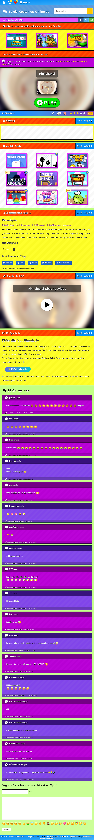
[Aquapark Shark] (77, 179)
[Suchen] (90, 11)
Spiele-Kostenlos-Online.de (28, 11)
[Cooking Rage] (77, 40)
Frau (22, 263)
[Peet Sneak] (47, 179)
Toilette (47, 263)
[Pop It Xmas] (16, 197)
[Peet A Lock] (47, 160)
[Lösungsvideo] (59, 113)
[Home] (4, 2)
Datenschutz (87, 837)
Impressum (50, 838)
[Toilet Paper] (16, 160)
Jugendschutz (75, 837)
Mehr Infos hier (16, 64)
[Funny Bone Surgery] (47, 197)
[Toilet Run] (77, 160)
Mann (34, 263)
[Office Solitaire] (16, 40)
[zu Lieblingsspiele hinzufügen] (65, 113)
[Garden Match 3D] (47, 40)
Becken (8, 263)
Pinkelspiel (10, 113)
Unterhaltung (64, 263)
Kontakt (42, 838)
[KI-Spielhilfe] (53, 113)
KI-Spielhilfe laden (19, 369)
